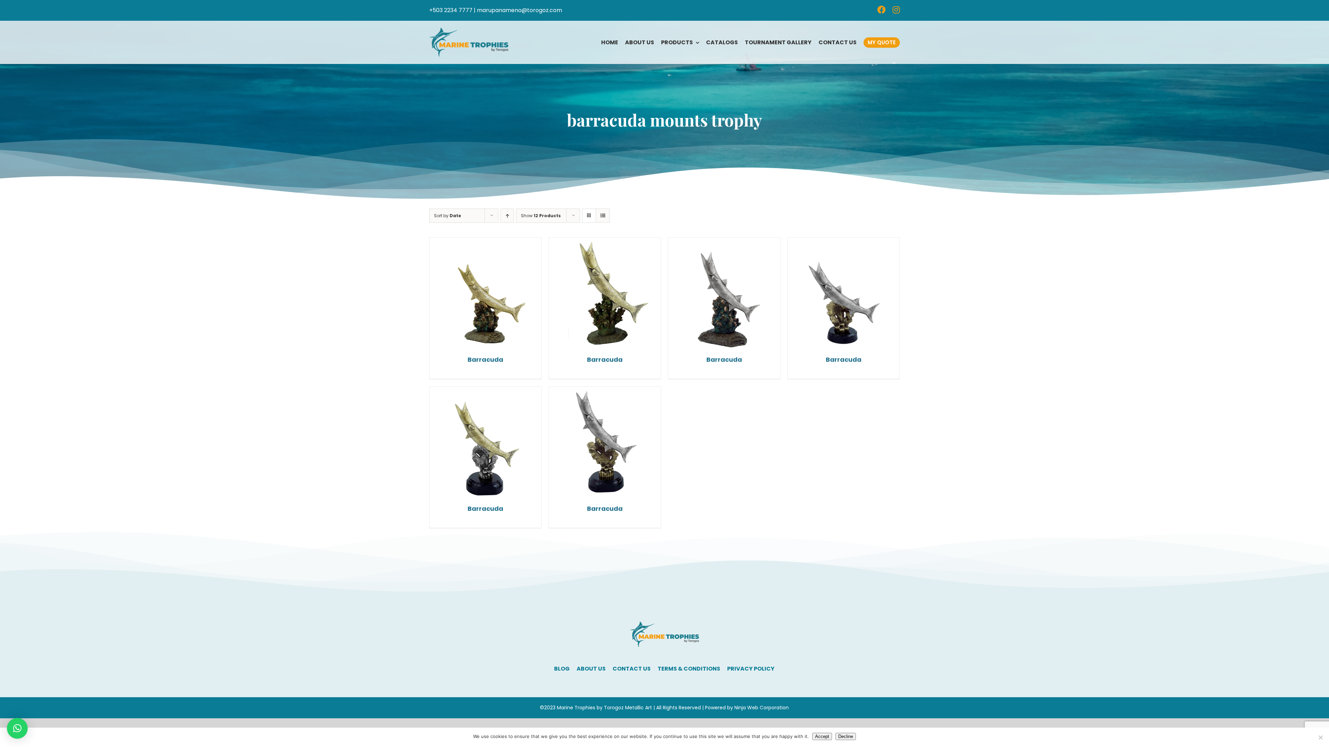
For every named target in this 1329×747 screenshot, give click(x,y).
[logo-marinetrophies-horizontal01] (468, 30)
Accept (822, 736)
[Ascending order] (507, 216)
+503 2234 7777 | (452, 10)
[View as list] (602, 215)
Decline (845, 736)
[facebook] (881, 10)
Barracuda (485, 359)
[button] (17, 728)
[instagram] (896, 10)
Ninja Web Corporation (761, 707)
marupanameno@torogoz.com (519, 10)
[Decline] (1320, 737)
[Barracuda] (485, 293)
